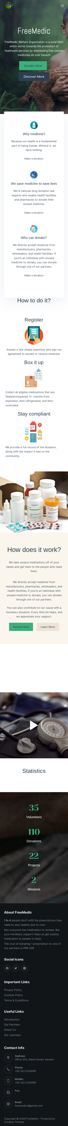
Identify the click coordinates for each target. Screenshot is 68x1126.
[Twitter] (16, 968)
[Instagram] (24, 968)
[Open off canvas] (62, 5)
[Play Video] (34, 725)
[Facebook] (7, 968)
